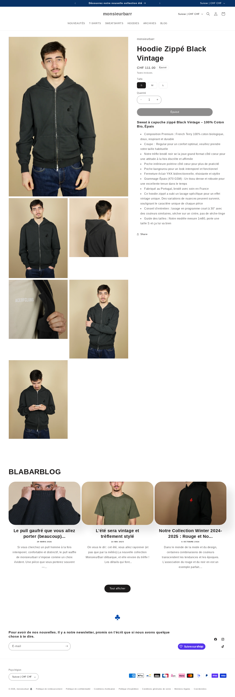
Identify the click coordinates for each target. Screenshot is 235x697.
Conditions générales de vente (156, 689)
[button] (208, 14)
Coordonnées (200, 689)
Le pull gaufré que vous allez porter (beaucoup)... (44, 533)
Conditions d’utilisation (104, 689)
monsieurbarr (23, 689)
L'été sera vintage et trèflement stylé (117, 533)
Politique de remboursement (49, 689)
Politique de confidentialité (78, 689)
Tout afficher (117, 588)
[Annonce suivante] (160, 3)
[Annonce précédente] (75, 3)
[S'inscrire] (66, 646)
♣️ (31, 689)
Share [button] (143, 234)
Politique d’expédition (128, 689)
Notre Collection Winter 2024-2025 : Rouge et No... (190, 533)
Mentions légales (182, 689)
